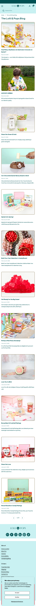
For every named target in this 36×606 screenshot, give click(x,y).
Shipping (3, 569)
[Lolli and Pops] (18, 6)
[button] (33, 6)
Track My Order (5, 567)
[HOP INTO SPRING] (18, 78)
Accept (17, 592)
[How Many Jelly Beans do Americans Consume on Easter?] (18, 34)
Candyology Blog (6, 558)
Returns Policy (5, 572)
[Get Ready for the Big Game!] (18, 284)
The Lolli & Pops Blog (12, 15)
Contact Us (4, 574)
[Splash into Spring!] (18, 202)
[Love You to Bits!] (18, 367)
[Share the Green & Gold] (18, 119)
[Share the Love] (18, 449)
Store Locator (5, 549)
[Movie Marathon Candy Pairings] (18, 490)
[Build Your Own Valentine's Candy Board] (18, 243)
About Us (3, 551)
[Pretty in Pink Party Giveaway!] (18, 325)
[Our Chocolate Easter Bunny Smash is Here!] (18, 160)
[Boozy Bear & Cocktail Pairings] (18, 408)
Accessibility (4, 556)
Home (2, 15)
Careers (3, 553)
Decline (17, 597)
